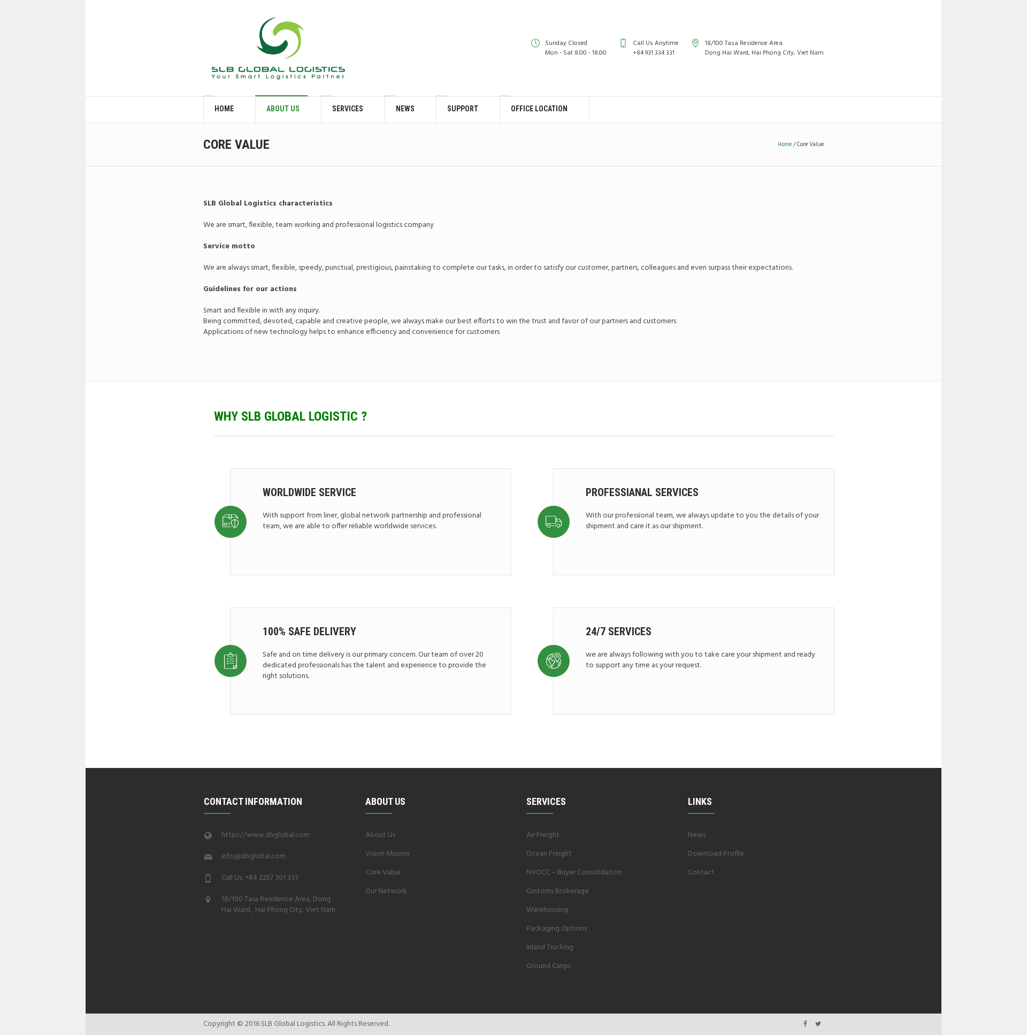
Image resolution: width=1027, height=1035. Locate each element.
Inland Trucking (549, 947)
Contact (701, 872)
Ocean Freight (549, 854)
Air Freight (543, 835)
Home (785, 144)
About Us (380, 835)
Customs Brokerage (557, 891)
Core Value (383, 872)
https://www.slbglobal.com (265, 835)
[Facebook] (805, 1023)
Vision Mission (387, 854)
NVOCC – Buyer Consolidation (574, 872)
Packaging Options (556, 929)
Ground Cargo (548, 966)
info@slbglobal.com (253, 856)
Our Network (386, 891)
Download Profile (716, 854)
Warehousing (547, 910)
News (697, 835)
